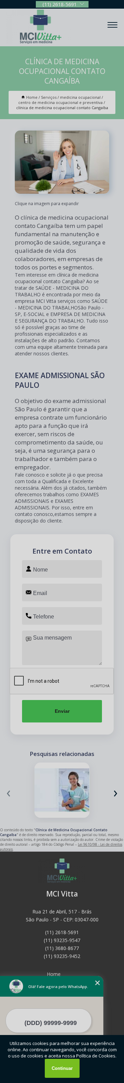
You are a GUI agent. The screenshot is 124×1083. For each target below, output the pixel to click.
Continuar (62, 1068)
